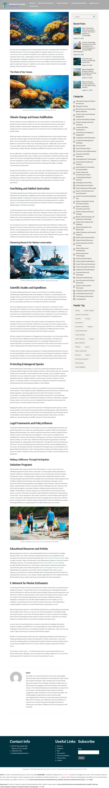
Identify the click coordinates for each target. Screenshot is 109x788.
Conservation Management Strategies (84, 142)
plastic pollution (80, 343)
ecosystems (79, 322)
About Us (32, 3)
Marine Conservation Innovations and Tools (83, 208)
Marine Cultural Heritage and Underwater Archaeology (85, 218)
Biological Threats (82, 106)
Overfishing (19, 202)
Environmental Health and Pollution (84, 163)
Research (78, 355)
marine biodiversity (81, 331)
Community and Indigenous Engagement (85, 134)
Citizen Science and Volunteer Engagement (85, 115)
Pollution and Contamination (85, 270)
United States (79, 363)
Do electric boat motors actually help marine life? (88, 60)
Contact (59, 760)
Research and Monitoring (84, 277)
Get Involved (61, 753)
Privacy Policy (61, 758)
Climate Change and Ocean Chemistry (84, 123)
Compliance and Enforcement (85, 138)
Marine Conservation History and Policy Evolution (85, 202)
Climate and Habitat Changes (85, 119)
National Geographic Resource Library (52, 567)
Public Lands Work (81, 351)
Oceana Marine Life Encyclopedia (53, 563)
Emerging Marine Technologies (86, 159)
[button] (33, 3)
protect (87, 347)
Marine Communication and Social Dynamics (85, 192)
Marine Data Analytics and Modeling (84, 223)
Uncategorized (81, 299)
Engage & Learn (93, 3)
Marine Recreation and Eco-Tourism (85, 244)
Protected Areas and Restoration (82, 274)
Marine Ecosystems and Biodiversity (83, 228)
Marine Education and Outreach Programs (86, 233)
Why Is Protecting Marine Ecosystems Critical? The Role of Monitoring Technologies (88, 31)
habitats (90, 327)
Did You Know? (34, 6)
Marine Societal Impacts (84, 258)
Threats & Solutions (62, 3)
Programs (60, 748)
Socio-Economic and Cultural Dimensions (85, 282)
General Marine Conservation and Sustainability (85, 168)
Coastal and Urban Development (82, 129)
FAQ (58, 751)
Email (80, 749)
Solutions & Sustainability (78, 3)
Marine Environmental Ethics (85, 237)
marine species (80, 339)
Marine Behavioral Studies (84, 185)
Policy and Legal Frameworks (85, 267)
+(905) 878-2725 (16, 751)
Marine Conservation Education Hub (86, 197)
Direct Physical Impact (83, 148)
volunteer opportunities (54, 469)
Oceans (91, 339)
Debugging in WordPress (86, 777)
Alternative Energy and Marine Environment (85, 102)
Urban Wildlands (80, 367)
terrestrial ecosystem (82, 359)
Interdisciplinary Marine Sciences (83, 179)
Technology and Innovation (84, 296)
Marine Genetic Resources (84, 240)
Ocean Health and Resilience (85, 261)
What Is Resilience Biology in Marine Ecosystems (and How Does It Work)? (89, 72)
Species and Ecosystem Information (83, 287)
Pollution (78, 347)
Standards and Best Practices (85, 291)
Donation (78, 318)
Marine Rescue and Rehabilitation (82, 249)
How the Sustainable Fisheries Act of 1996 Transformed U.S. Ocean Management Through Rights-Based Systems (84, 47)
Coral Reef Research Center (56, 558)
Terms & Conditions (63, 755)
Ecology (87, 318)
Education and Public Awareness (83, 155)
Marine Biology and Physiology (86, 188)
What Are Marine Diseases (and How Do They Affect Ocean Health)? (89, 84)
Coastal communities (82, 314)
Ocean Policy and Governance (85, 264)
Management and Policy (84, 182)
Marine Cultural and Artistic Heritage (85, 213)
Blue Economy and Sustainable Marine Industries (86, 110)
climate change (33, 170)
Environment (79, 327)
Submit (81, 758)
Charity (77, 310)
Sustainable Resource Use (84, 293)
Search (94, 17)
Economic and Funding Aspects (86, 151)
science (87, 355)
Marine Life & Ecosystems (45, 3)
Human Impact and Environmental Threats (83, 173)
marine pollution (80, 335)
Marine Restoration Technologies (82, 255)
